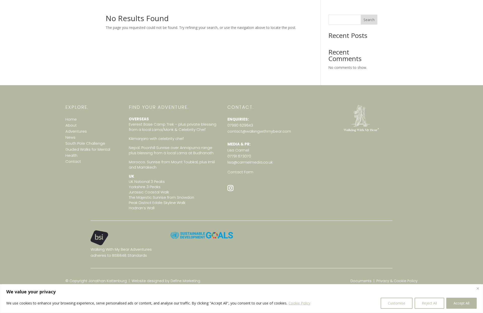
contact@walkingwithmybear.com (259, 131)
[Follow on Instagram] (230, 188)
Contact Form (240, 172)
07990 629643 (240, 125)
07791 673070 (239, 156)
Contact (73, 161)
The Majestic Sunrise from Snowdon (161, 197)
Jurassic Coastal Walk (149, 192)
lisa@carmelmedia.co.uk (250, 162)
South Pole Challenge (85, 143)
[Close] (478, 288)
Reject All (429, 303)
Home (71, 119)
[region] (241, 298)
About (71, 125)
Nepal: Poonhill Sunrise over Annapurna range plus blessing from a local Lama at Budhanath (171, 150)
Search (369, 19)
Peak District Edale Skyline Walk (157, 202)
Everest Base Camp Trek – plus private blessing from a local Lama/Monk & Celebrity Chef (172, 127)
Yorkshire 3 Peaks (144, 186)
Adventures (76, 131)
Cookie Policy (299, 303)
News (70, 137)
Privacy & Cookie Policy (397, 280)
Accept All (461, 303)
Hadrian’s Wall (141, 208)
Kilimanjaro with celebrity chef (156, 138)
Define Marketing (185, 280)
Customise (396, 303)
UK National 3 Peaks (147, 181)
